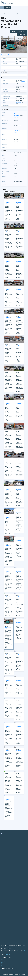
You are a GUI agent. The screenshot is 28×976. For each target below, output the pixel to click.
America (3, 961)
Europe (2, 965)
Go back (19, 14)
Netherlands (22, 81)
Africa (2, 959)
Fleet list (13, 31)
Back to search (8, 14)
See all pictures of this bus (6, 54)
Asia (2, 962)
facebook (8, 954)
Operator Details (22, 31)
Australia (3, 963)
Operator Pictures (21, 34)
